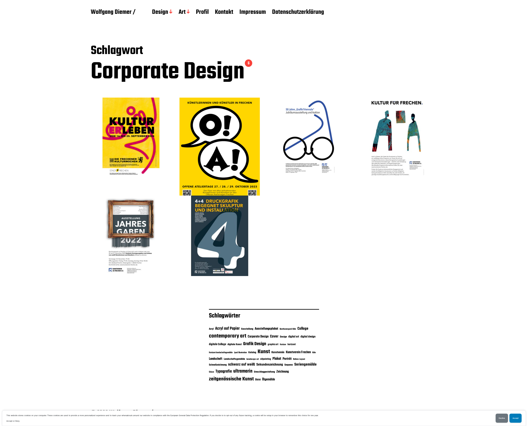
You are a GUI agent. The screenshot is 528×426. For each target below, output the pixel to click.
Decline (502, 418)
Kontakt (224, 12)
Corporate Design (258, 336)
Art (182, 12)
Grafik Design (254, 343)
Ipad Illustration (240, 352)
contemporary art (227, 336)
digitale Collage (217, 344)
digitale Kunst (234, 344)
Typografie (224, 371)
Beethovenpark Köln (288, 329)
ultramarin (242, 371)
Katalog (252, 352)
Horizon (283, 344)
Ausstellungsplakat (266, 328)
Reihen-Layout (299, 359)
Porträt (287, 359)
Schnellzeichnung (218, 365)
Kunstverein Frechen (298, 352)
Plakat (276, 359)
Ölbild (258, 380)
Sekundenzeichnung (269, 364)
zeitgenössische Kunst (231, 379)
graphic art (273, 344)
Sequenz (288, 365)
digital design (308, 336)
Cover (274, 336)
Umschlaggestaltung (264, 372)
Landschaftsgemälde (234, 359)
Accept (516, 418)
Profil (202, 12)
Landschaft (215, 358)
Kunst (264, 351)
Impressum (252, 12)
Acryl (211, 329)
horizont (292, 344)
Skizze (211, 372)
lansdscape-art (252, 359)
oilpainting (265, 359)
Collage (302, 329)
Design (160, 12)
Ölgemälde (268, 379)
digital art (293, 336)
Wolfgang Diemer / (113, 12)
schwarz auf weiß (241, 365)
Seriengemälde (305, 364)
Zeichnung (282, 371)
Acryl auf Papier (227, 328)
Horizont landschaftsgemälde (221, 352)
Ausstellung (247, 329)
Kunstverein (277, 352)
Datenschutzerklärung (298, 12)
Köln (314, 352)
